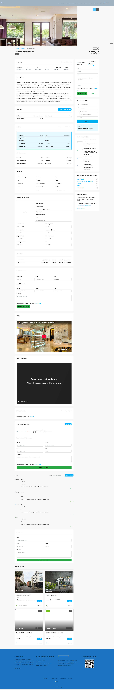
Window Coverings (60, 190)
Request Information (44, 467)
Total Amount (20, 224)
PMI (46, 242)
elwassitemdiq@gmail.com (84, 205)
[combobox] (26, 279)
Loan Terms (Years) (50, 230)
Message (19, 293)
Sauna (19, 186)
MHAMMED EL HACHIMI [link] (23, 605)
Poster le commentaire (44, 560)
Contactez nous (81, 208)
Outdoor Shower (41, 183)
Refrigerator (58, 183)
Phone (36, 288)
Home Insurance (49, 236)
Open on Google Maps (65, 109)
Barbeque (39, 177)
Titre (18, 543)
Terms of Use (37, 303)
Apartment (23, 48)
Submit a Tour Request (23, 306)
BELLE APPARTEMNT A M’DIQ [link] (23, 595)
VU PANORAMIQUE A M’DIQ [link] (89, 140)
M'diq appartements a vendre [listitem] (85, 181)
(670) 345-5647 (37, 432)
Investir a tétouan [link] (88, 157)
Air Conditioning (22, 177)
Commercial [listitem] (80, 188)
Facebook (45, 678)
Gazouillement (54, 678)
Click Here (32, 416)
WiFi (38, 190)
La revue (19, 549)
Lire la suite (18, 668)
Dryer (57, 177)
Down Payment (49, 224)
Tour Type (19, 276)
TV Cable (58, 186)
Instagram (63, 678)
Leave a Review (69, 475)
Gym (19, 180)
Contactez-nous (92, 3)
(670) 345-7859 (47, 432)
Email (55, 288)
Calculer (87, 121)
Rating (46, 543)
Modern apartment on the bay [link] (54, 633)
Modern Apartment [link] (51, 595)
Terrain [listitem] (79, 183)
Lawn (57, 180)
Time (55, 276)
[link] (29, 582)
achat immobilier (82, 3)
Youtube (70, 678)
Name (18, 288)
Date (36, 276)
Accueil (17, 48)
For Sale (17, 54)
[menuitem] (104, 3)
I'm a (46, 448)
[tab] (94, 9)
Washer (20, 190)
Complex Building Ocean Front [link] (24, 633)
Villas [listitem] (78, 185)
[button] (94, 48)
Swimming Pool (40, 186)
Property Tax (20, 236)
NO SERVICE (61, 3)
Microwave (20, 183)
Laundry (39, 180)
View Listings (68, 424)
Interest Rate (20, 230)
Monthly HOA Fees (21, 242)
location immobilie (71, 3)
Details (39, 601)
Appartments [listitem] (80, 179)
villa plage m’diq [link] (88, 164)
